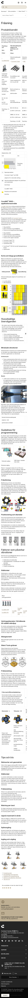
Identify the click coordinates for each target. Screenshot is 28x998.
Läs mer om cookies (17, 991)
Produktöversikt (7, 873)
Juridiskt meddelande (6, 982)
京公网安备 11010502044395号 (9, 937)
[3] (7, 888)
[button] (25, 2)
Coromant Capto (15, 61)
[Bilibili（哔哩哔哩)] (9, 941)
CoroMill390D (5, 60)
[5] (10, 888)
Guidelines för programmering (11, 876)
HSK (24, 61)
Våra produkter (12, 11)
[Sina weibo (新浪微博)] (19, 941)
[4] (8, 888)
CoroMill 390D (5, 206)
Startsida (3, 11)
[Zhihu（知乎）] (13, 941)
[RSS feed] (23, 941)
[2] (5, 888)
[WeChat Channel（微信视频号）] (16, 941)
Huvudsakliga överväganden (10, 874)
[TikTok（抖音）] (6, 941)
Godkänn (5, 995)
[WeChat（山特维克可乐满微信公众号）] (3, 941)
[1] (3, 888)
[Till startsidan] (9, 2)
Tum (16, 973)
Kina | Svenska (14, 977)
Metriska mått (7, 973)
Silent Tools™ (22, 11)
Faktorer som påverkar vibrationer (12, 878)
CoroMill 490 (5, 612)
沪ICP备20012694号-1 (7, 936)
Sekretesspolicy (5, 984)
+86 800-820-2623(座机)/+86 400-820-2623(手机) (12, 933)
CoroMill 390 (5, 609)
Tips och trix (6, 879)
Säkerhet (3, 986)
